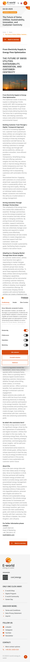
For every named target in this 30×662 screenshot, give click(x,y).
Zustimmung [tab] (5, 302)
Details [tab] (15, 302)
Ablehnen (15, 362)
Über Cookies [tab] (24, 302)
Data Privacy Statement (13, 613)
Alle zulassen (15, 352)
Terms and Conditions (12, 610)
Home (4, 32)
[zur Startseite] (9, 3)
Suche (18, 3)
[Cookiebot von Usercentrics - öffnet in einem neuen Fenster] (21, 298)
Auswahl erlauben (15, 357)
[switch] (26, 335)
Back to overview (13, 39)
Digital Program (10, 593)
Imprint (7, 616)
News (10, 32)
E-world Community (12, 596)
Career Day (9, 599)
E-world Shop (10, 590)
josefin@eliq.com (8, 535)
